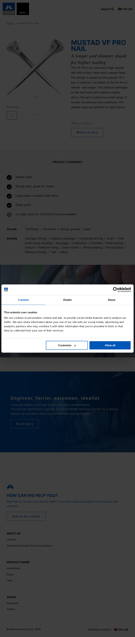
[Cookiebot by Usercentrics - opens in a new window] (115, 289)
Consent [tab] (23, 299)
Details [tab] (67, 299)
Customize (64, 345)
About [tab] (111, 299)
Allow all (110, 345)
